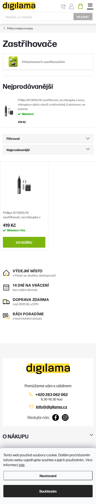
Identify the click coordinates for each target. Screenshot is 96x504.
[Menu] (90, 6)
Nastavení (48, 475)
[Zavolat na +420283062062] (63, 6)
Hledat (83, 17)
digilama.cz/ (65, 417)
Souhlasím (48, 491)
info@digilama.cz (51, 406)
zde (22, 464)
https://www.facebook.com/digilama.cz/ (55, 417)
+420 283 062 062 (51, 394)
